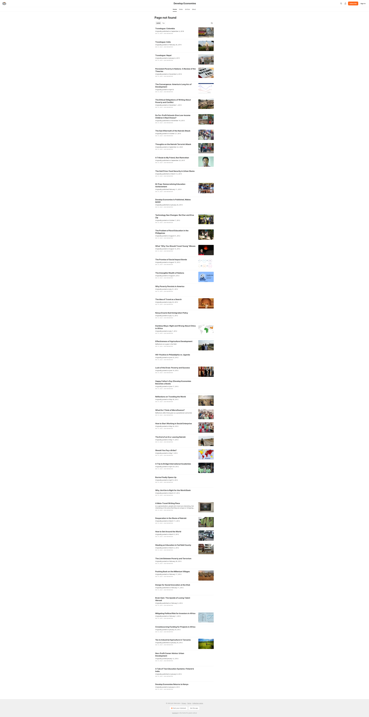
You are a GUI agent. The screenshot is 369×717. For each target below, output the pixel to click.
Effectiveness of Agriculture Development (173, 341)
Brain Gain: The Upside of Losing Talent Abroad (172, 599)
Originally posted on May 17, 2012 (166, 440)
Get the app (194, 708)
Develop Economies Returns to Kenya (171, 684)
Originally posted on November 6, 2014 (168, 74)
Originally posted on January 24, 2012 (168, 629)
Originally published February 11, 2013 (168, 189)
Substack (175, 713)
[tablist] (160, 23)
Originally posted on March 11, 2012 (167, 521)
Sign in (363, 3)
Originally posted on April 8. (164, 89)
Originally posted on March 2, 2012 (167, 548)
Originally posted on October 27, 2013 (168, 133)
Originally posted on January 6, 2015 (167, 58)
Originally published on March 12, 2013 (168, 174)
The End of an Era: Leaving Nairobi (170, 437)
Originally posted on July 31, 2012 (166, 289)
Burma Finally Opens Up (165, 477)
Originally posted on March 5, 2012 (167, 534)
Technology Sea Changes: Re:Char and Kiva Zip (174, 216)
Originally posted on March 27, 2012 (167, 493)
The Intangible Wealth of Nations (169, 273)
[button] (175, 9)
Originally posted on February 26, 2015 (168, 45)
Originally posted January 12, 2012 (166, 658)
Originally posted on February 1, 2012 (168, 616)
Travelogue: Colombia (165, 28)
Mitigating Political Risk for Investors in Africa (175, 613)
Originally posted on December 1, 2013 (168, 105)
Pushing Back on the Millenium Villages (172, 571)
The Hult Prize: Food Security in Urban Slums (175, 171)
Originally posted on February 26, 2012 (168, 561)
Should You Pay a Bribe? (166, 450)
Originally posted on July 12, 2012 (166, 315)
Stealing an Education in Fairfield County (173, 545)
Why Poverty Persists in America (169, 286)
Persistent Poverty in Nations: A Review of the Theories (175, 70)
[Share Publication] (345, 3)
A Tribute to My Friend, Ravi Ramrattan (172, 158)
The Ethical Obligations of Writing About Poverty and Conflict (173, 101)
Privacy (184, 703)
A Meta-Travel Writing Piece (167, 503)
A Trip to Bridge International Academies (173, 464)
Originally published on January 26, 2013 (169, 205)
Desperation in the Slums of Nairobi (170, 518)
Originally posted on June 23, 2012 (166, 357)
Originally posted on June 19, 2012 (166, 370)
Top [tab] (163, 23)
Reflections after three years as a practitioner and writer (173, 413)
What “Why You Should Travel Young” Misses (175, 246)
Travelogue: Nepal (163, 55)
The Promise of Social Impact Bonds (171, 259)
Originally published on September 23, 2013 (170, 160)
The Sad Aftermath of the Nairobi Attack (172, 131)
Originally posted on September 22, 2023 (169, 147)
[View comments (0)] (170, 36)
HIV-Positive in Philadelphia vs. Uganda (172, 355)
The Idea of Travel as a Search (168, 299)
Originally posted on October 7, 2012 (167, 220)
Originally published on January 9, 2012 (168, 674)
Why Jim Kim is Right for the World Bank (173, 490)
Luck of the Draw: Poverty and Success (172, 368)
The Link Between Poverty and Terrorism (173, 558)
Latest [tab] (158, 23)
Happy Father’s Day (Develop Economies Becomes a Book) (173, 382)
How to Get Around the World (168, 532)
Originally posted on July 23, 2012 (166, 302)
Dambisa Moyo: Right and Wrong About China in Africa (175, 327)
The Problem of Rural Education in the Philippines (171, 232)
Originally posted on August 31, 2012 (167, 236)
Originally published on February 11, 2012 (169, 588)
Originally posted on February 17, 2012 (168, 574)
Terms (189, 703)
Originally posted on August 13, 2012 (167, 249)
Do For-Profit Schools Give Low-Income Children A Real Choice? (172, 116)
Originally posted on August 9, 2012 (167, 276)
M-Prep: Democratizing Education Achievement (170, 185)
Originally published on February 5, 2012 (169, 603)
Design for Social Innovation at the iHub (172, 585)
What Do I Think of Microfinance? (170, 410)
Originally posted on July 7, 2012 (166, 331)
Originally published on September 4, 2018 (169, 31)
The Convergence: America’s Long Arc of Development (173, 85)
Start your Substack (179, 708)
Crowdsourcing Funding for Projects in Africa (175, 627)
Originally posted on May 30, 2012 (166, 399)
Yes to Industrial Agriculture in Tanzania (173, 640)
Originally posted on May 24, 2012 (166, 426)
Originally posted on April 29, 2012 (167, 466)
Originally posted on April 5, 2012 (166, 480)
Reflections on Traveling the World (170, 397)
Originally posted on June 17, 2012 (166, 386)
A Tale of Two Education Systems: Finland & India (174, 670)
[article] (184, 32)
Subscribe (353, 3)
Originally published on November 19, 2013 (170, 120)
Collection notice (197, 703)
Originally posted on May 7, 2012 (166, 453)
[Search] (341, 3)
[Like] (156, 125)
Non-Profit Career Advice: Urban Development (169, 654)
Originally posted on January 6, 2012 (167, 687)
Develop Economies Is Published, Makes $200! (173, 201)
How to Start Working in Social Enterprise (173, 423)
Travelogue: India (163, 42)
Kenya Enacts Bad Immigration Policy (171, 313)
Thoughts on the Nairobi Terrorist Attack (173, 144)
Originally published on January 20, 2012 (169, 642)
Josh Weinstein (168, 33)
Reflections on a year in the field (165, 344)
